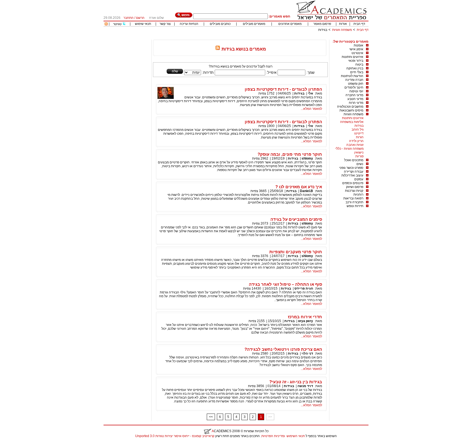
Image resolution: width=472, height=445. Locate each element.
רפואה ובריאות (353, 198)
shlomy (307, 158)
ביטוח (359, 64)
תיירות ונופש (355, 206)
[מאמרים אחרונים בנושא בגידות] (217, 49)
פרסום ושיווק (354, 187)
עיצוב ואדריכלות (352, 175)
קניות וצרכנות (354, 191)
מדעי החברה (354, 95)
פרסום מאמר (322, 24)
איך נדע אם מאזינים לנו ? (298, 186)
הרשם (140, 18)
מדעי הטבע (355, 99)
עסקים (358, 179)
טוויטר (117, 24)
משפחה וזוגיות (342, 30)
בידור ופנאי (355, 61)
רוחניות (358, 194)
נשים (359, 164)
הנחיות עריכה (189, 24)
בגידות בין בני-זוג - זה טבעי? (295, 381)
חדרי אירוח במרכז (305, 316)
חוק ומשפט (355, 84)
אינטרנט (357, 53)
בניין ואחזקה (354, 68)
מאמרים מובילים (254, 24)
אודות (343, 24)
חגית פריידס (303, 288)
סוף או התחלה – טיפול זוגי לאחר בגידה (285, 284)
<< (211, 417)
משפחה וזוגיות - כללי (349, 149)
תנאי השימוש (296, 436)
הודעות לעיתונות (352, 76)
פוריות (359, 156)
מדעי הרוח (356, 103)
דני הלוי (307, 353)
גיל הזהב (358, 129)
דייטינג (359, 133)
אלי (310, 93)
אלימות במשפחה (352, 122)
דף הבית (359, 24)
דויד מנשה (305, 386)
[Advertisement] (269, 38)
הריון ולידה (356, 141)
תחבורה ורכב (354, 202)
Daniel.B (306, 191)
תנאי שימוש (143, 24)
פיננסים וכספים (352, 183)
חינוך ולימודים (353, 87)
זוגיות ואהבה (355, 145)
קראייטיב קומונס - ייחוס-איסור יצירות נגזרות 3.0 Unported (174, 436)
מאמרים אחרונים (290, 24)
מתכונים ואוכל (353, 160)
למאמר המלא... (311, 109)
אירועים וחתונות (352, 57)
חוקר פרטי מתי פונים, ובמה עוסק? (290, 154)
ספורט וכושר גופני (351, 168)
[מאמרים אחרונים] (106, 24)
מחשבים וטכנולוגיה (350, 106)
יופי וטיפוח (356, 91)
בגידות (359, 126)
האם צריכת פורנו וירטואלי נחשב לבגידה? (283, 349)
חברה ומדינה (354, 80)
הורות (360, 137)
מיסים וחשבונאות (351, 110)
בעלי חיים (356, 72)
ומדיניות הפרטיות (273, 436)
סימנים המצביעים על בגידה (296, 219)
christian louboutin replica (21, 443)
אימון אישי (356, 49)
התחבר (128, 18)
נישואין (359, 152)
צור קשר (165, 24)
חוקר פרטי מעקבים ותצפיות (295, 251)
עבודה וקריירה (353, 171)
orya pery (305, 321)
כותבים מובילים (220, 24)
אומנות (358, 45)
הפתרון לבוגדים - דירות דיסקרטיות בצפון (283, 89)
